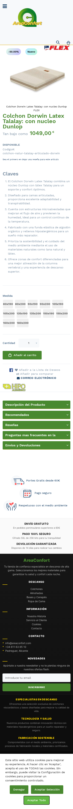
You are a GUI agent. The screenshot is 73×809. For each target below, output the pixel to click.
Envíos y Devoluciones (22, 445)
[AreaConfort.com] (27, 18)
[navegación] (5, 6)
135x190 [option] (22, 313)
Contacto (36, 628)
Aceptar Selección (47, 789)
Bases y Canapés (37, 597)
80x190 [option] (8, 304)
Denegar (19, 789)
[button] (36, 343)
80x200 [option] (20, 304)
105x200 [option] (9, 313)
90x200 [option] (45, 304)
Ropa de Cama (36, 601)
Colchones (36, 588)
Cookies (36, 624)
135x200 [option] (35, 313)
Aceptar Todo (36, 800)
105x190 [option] (57, 304)
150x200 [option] (62, 313)
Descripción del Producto (25, 404)
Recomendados (17, 415)
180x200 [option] (23, 323)
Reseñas (11, 425)
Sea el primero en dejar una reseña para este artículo (31, 159)
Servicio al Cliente (36, 620)
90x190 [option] (33, 304)
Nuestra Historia (36, 616)
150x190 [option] (48, 313)
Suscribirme (36, 687)
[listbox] (36, 314)
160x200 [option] (9, 323)
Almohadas (36, 593)
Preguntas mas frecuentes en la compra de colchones (30, 436)
